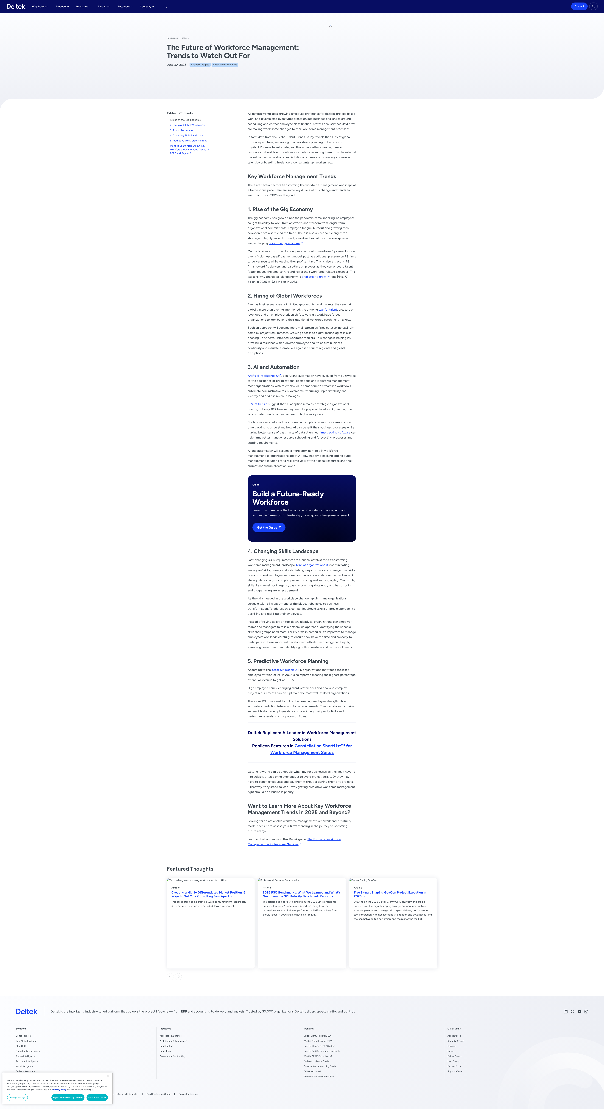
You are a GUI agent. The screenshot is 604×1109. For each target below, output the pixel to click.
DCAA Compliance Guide (316, 1061)
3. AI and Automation (182, 130)
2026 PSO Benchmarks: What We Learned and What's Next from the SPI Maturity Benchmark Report (302, 894)
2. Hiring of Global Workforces (187, 125)
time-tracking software (335, 432)
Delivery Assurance (25, 1071)
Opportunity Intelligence (28, 1051)
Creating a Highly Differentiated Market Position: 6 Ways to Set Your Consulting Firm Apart (208, 894)
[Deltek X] (572, 1011)
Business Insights (200, 64)
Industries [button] (83, 7)
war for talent (328, 309)
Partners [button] (104, 7)
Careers (451, 1046)
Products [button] (62, 7)
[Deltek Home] (16, 6)
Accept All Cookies (97, 1097)
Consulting (165, 1051)
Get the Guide (267, 527)
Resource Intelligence (27, 1061)
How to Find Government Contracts (322, 1051)
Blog (184, 38)
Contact (579, 6)
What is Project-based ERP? (318, 1041)
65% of (256, 404)
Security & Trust (455, 1041)
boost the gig (284, 243)
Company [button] (147, 7)
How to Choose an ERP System (319, 1046)
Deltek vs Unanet (312, 1071)
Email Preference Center (158, 1094)
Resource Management (225, 64)
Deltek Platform (23, 1036)
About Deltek (454, 1036)
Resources (172, 38)
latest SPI (282, 669)
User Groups (453, 1061)
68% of (310, 565)
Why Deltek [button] (40, 7)
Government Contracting (172, 1056)
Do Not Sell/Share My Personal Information (117, 1094)
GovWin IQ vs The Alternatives (319, 1076)
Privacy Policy (59, 1089)
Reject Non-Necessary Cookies (68, 1097)
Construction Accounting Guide (320, 1066)
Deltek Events (454, 1056)
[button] (178, 976)
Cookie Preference (188, 1094)
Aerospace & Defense (171, 1036)
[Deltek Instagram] (586, 1011)
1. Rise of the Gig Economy (185, 119)
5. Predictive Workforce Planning (188, 140)
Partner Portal (454, 1066)
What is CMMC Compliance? (318, 1056)
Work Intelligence (24, 1066)
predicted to (314, 276)
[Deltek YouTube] (579, 1011)
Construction (166, 1046)
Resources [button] (125, 7)
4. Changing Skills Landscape (186, 135)
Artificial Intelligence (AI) (264, 375)
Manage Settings (17, 1097)
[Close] (107, 1076)
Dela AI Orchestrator (26, 1041)
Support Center (455, 1071)
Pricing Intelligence (25, 1056)
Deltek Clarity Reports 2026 (318, 1036)
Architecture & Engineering (173, 1041)
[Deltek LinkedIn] (566, 1011)
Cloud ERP (21, 1046)
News (450, 1051)
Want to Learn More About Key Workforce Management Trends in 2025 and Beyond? (189, 149)
